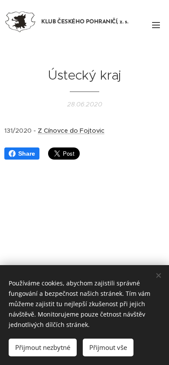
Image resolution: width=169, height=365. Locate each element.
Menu (156, 24)
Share (26, 153)
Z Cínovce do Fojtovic (71, 130)
